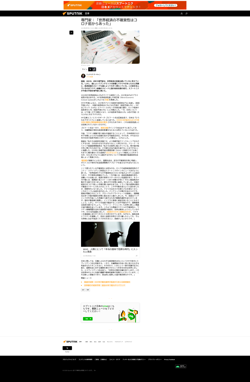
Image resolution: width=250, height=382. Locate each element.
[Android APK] (180, 366)
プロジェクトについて (69, 359)
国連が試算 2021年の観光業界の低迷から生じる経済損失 (107, 282)
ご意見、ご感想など (101, 359)
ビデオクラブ (128, 342)
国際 (88, 290)
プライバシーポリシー (155, 359)
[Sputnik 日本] (73, 16)
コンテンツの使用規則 (85, 359)
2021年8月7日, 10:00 (87, 28)
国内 (91, 342)
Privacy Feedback (169, 359)
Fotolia (84, 65)
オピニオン (110, 342)
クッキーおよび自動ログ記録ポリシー (134, 359)
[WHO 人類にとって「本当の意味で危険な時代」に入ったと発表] (110, 234)
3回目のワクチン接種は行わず (119, 212)
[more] (137, 256)
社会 (104, 342)
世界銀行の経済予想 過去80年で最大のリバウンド (104, 285)
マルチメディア (119, 342)
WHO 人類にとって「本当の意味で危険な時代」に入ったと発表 (110, 250)
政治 (95, 342)
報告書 (84, 160)
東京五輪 (104, 128)
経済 (83, 290)
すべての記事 (89, 77)
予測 (106, 100)
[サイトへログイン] (182, 13)
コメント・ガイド (114, 359)
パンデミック (111, 153)
